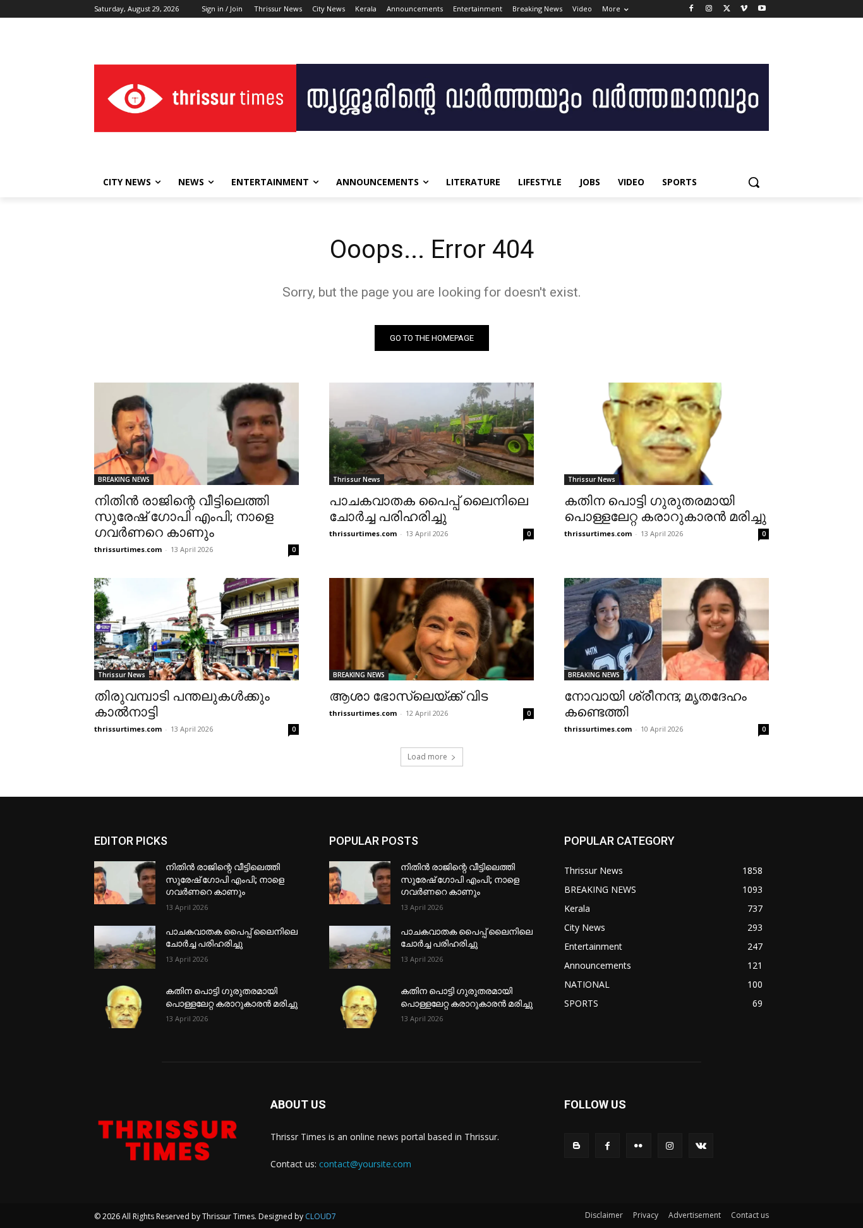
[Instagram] (709, 9)
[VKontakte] (701, 1145)
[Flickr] (638, 1145)
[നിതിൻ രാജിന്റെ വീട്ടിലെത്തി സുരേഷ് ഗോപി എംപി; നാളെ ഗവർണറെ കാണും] (196, 434)
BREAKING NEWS (124, 479)
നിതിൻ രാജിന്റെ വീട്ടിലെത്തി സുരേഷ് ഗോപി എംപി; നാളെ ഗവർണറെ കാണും (184, 516)
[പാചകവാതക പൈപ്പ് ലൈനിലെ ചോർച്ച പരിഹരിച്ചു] (431, 434)
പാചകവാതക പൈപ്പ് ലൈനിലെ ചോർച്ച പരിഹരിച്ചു (428, 508)
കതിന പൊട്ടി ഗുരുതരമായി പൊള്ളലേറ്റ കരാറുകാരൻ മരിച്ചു (665, 508)
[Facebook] (691, 9)
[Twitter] (727, 9)
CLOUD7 (320, 1216)
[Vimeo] (744, 9)
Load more (427, 756)
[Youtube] (761, 9)
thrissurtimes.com (128, 549)
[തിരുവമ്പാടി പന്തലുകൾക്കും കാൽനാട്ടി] (196, 629)
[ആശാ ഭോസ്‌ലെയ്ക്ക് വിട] (431, 629)
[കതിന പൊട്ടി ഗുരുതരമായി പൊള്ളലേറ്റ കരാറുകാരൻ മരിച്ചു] (666, 434)
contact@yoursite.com (365, 1164)
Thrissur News (356, 479)
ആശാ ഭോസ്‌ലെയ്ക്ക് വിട (408, 696)
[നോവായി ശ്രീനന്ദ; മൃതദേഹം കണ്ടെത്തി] (666, 629)
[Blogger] (576, 1145)
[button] (754, 182)
